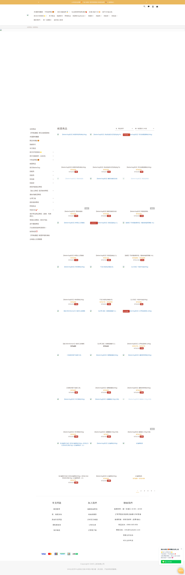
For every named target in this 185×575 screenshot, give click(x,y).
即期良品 (68, 16)
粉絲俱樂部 (92, 514)
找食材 (106, 16)
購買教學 (56, 509)
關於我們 (37, 20)
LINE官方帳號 (92, 519)
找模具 (90, 16)
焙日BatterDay (35, 167)
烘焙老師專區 (34, 202)
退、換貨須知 (57, 514)
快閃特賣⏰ (34, 231)
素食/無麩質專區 (35, 194)
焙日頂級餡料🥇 (62, 12)
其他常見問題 (57, 519)
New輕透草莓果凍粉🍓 (79, 12)
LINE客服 (137, 514)
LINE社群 (92, 525)
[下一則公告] (146, 2)
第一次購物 (47, 20)
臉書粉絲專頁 (92, 509)
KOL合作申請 (128, 540)
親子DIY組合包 (107, 12)
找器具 (98, 16)
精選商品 (35, 27)
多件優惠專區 (34, 224)
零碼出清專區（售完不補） (39, 220)
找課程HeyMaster (79, 16)
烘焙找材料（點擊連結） (132, 519)
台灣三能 (33, 198)
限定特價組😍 (34, 140)
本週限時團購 (38, 12)
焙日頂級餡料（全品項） (38, 156)
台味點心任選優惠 (36, 239)
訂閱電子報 (92, 530)
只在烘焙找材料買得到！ (38, 228)
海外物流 (56, 530)
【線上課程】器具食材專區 (39, 191)
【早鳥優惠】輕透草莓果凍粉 (40, 235)
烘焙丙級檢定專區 (36, 187)
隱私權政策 (57, 525)
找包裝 (114, 16)
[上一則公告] (38, 2)
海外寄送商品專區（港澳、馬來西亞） (40, 215)
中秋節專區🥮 (49, 12)
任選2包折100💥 (94, 12)
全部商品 (29, 27)
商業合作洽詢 (128, 535)
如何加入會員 (58, 20)
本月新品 (52, 16)
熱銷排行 (60, 16)
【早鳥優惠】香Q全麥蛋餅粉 (39, 133)
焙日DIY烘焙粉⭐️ (40, 16)
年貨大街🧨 (34, 210)
